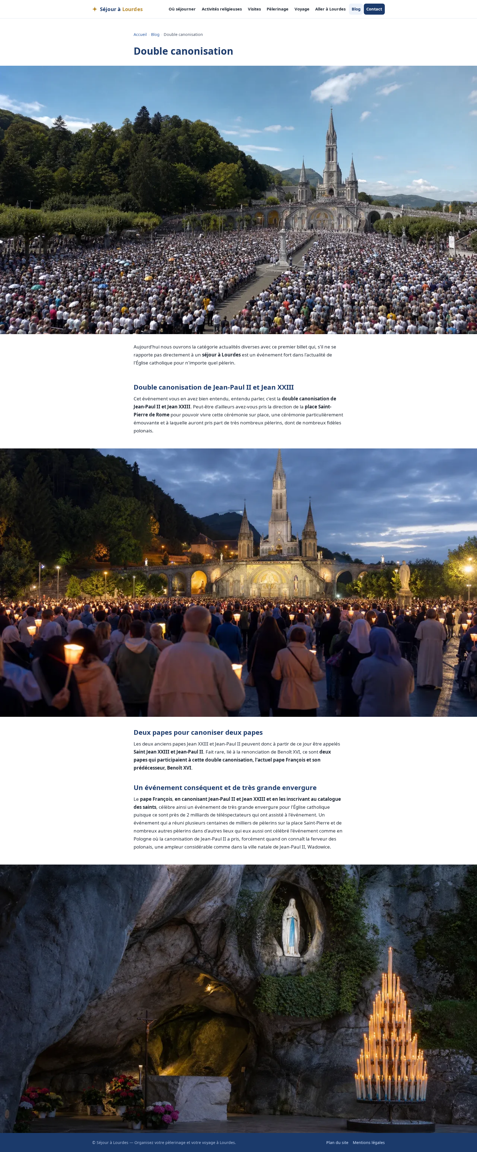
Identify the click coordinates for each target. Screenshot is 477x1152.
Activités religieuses (222, 9)
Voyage (302, 9)
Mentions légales (369, 1142)
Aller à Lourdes (330, 9)
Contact (374, 9)
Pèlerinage (277, 9)
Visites (254, 9)
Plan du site (337, 1142)
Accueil (140, 34)
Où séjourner (182, 9)
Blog (356, 9)
